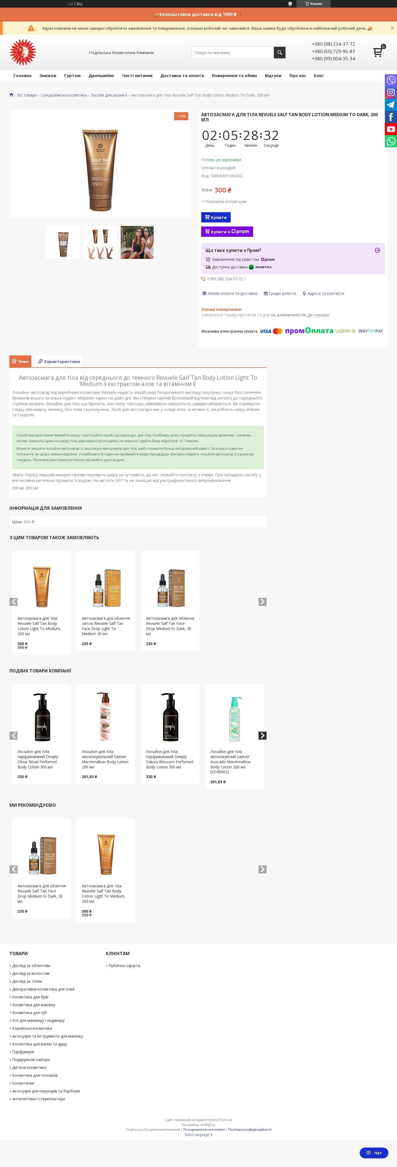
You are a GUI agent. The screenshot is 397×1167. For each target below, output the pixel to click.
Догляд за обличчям (31, 965)
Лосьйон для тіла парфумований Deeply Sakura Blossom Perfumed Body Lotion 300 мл (169, 759)
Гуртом (72, 75)
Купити (219, 217)
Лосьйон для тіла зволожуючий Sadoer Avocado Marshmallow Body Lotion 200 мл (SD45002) (230, 762)
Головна (22, 75)
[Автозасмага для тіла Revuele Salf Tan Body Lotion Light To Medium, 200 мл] (42, 583)
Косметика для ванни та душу (39, 1043)
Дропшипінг (101, 75)
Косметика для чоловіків (35, 1075)
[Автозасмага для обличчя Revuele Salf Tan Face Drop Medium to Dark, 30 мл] (170, 583)
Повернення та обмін (234, 75)
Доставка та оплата (182, 75)
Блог (319, 75)
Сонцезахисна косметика (64, 95)
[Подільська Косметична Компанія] (22, 52)
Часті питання (137, 75)
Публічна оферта (124, 965)
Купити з (220, 231)
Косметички (23, 1083)
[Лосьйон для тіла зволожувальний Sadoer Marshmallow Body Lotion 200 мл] (106, 717)
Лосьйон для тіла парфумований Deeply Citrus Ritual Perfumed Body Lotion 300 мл (38, 759)
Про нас (298, 75)
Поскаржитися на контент (204, 1129)
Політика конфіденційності (249, 1129)
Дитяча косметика (29, 1067)
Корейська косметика (32, 1028)
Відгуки (273, 75)
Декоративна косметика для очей (43, 989)
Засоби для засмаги (109, 95)
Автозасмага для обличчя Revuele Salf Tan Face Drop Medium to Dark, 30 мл (170, 626)
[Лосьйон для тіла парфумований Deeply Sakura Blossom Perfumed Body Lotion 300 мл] (170, 717)
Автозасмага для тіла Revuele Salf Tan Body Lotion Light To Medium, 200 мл (39, 626)
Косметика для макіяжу (33, 1004)
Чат (378, 1152)
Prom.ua (225, 1120)
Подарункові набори (31, 1059)
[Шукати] (279, 52)
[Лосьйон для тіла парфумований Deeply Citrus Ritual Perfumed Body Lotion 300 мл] (42, 717)
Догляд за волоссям (30, 973)
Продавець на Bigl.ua (198, 1124)
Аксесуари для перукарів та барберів (46, 1090)
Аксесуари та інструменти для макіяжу (47, 1036)
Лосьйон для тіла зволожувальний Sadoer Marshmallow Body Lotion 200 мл (105, 759)
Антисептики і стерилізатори (38, 1098)
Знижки (47, 75)
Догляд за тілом (27, 981)
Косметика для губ (29, 1012)
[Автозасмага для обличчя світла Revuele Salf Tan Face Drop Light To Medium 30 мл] (106, 583)
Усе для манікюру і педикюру (38, 1020)
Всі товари (27, 95)
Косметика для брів (30, 996)
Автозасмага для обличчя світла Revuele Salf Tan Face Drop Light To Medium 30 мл (106, 626)
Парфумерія (23, 1051)
